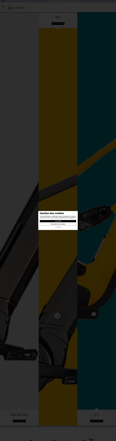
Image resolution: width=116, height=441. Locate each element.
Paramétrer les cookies (58, 224)
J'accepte (58, 221)
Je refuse (58, 227)
